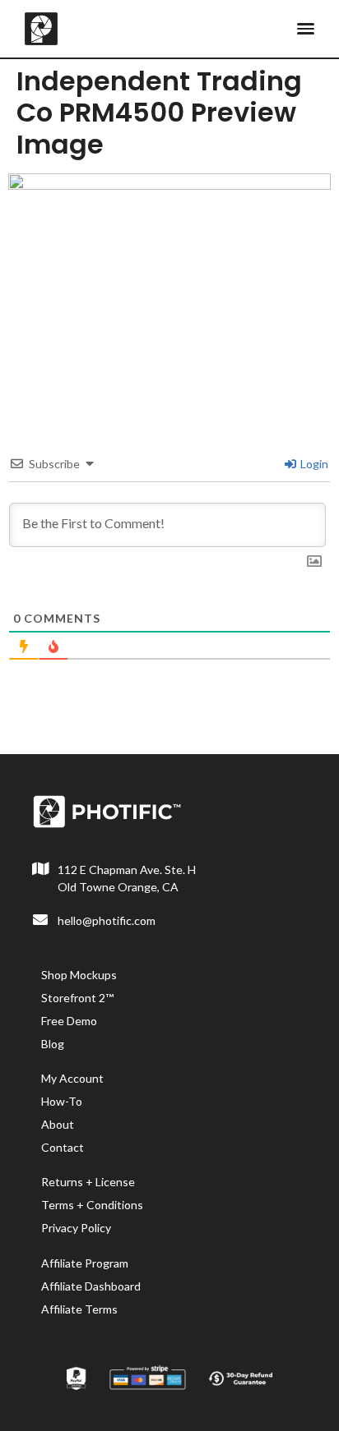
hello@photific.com (107, 920)
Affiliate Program (84, 1263)
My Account (72, 1078)
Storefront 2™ (77, 998)
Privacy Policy (76, 1228)
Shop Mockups (79, 975)
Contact (62, 1147)
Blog (52, 1044)
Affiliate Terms (79, 1309)
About (57, 1124)
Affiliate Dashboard (91, 1286)
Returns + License (88, 1182)
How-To (61, 1101)
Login (313, 464)
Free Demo (69, 1021)
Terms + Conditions (92, 1205)
